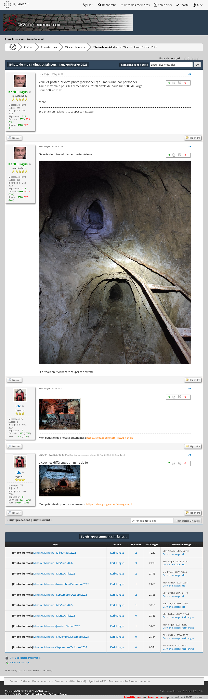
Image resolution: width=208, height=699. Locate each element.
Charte (184, 5)
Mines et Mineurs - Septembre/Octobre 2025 (60, 594)
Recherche (109, 5)
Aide (199, 5)
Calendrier (164, 5)
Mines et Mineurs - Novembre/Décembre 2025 (61, 584)
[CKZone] (11, 47)
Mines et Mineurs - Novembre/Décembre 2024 (61, 636)
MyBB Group (41, 691)
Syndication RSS (97, 681)
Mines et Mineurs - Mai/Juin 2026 (53, 563)
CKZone (28, 47)
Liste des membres (136, 5)
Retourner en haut (42, 681)
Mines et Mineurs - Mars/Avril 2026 (54, 573)
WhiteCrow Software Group (51, 694)
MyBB (17, 691)
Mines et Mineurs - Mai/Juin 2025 (53, 605)
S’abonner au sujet (20, 662)
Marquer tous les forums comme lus (129, 681)
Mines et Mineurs (75, 47)
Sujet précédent (19, 520)
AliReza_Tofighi (24, 694)
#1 (189, 74)
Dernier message (171, 554)
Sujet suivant (41, 520)
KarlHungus (117, 552)
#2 (189, 146)
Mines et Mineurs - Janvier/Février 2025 (56, 626)
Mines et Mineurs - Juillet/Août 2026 (54, 552)
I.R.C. (90, 5)
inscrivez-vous (157, 697)
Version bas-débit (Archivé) (70, 681)
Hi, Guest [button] (19, 4)
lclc (18, 406)
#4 (189, 454)
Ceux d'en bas (49, 47)
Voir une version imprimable (25, 657)
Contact (14, 681)
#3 (189, 388)
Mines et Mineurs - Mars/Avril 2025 (54, 615)
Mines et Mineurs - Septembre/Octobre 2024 (60, 647)
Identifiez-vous (134, 697)
